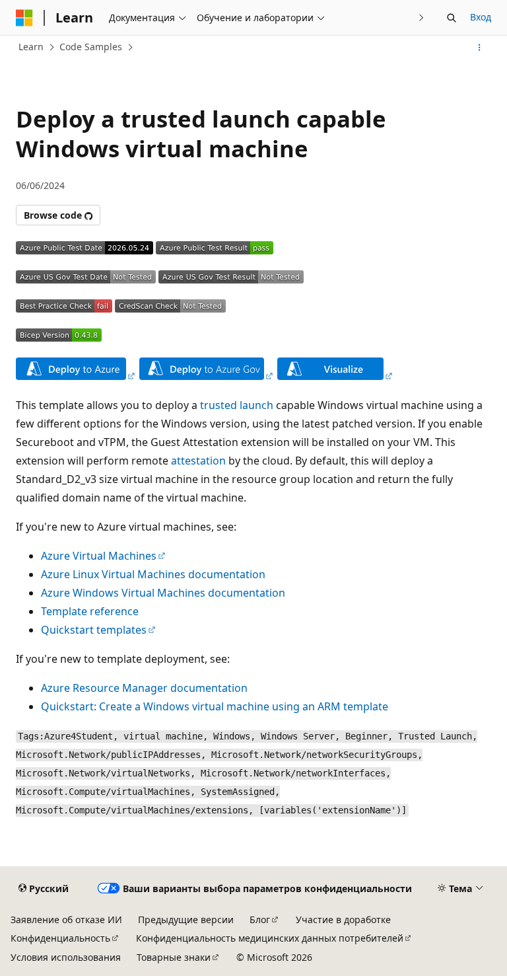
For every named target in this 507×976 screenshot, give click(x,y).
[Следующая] (421, 17)
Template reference (90, 611)
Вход (480, 17)
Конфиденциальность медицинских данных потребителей (269, 938)
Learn (31, 46)
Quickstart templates (94, 629)
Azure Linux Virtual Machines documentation (153, 574)
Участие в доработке (343, 919)
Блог (260, 919)
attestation (198, 460)
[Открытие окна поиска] (451, 18)
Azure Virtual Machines (98, 555)
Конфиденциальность (60, 938)
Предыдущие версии (186, 919)
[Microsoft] (24, 17)
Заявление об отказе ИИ (66, 919)
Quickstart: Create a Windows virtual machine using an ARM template (214, 706)
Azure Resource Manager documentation (144, 688)
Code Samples (90, 46)
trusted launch (236, 405)
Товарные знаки (174, 957)
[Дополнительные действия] (479, 47)
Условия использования (66, 957)
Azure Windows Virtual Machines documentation (163, 592)
